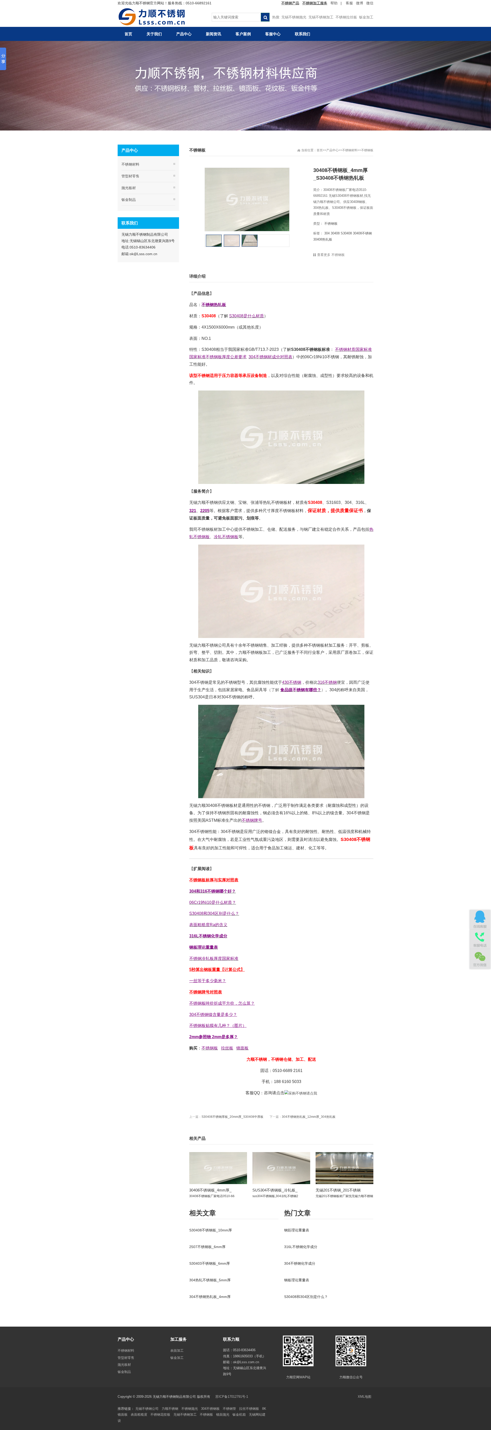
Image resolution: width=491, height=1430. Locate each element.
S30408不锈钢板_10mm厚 (210, 1230)
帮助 (334, 3)
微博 (359, 3)
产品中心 (332, 150)
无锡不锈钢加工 (320, 17)
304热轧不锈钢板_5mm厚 (210, 1280)
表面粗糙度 (139, 1414)
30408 (335, 233)
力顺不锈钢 (170, 1409)
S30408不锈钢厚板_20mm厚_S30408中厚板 (232, 1117)
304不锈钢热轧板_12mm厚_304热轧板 (309, 1117)
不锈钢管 (229, 1409)
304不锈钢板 (210, 1409)
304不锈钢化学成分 (299, 1263)
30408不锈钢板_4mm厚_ (210, 1190)
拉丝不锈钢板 (249, 1409)
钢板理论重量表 (296, 1280)
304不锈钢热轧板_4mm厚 (210, 1297)
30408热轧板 (322, 239)
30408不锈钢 (362, 233)
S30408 (346, 233)
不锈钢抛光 (189, 1409)
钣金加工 (366, 17)
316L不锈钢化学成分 (300, 1247)
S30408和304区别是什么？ (306, 1297)
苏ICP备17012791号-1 (232, 1397)
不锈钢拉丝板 (346, 17)
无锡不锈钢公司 (147, 1409)
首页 (320, 150)
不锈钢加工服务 (314, 3)
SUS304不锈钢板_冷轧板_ (274, 1190)
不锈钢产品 (290, 3)
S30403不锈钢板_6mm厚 (209, 1263)
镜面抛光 (222, 1414)
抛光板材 (128, 188)
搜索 (265, 17)
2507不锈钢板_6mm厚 (207, 1247)
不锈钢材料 (350, 150)
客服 (349, 3)
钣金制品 (128, 200)
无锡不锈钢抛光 (293, 17)
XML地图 (364, 1397)
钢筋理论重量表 (296, 1230)
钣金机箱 (239, 1414)
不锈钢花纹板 (160, 1414)
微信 (369, 3)
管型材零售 (130, 176)
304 (327, 233)
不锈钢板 (367, 150)
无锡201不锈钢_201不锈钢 (338, 1190)
